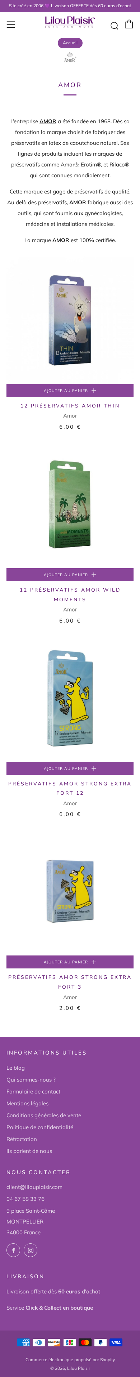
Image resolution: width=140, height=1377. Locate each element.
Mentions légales (27, 1103)
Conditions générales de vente (43, 1115)
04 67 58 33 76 (25, 1198)
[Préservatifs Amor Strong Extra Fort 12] (70, 698)
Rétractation (21, 1139)
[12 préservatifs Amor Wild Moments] (70, 504)
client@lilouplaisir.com (34, 1187)
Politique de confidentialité (39, 1127)
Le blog (15, 1067)
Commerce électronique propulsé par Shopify (70, 1359)
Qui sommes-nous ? (31, 1079)
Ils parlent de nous (29, 1151)
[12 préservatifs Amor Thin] (70, 320)
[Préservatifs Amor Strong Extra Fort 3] (70, 891)
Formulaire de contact (33, 1091)
